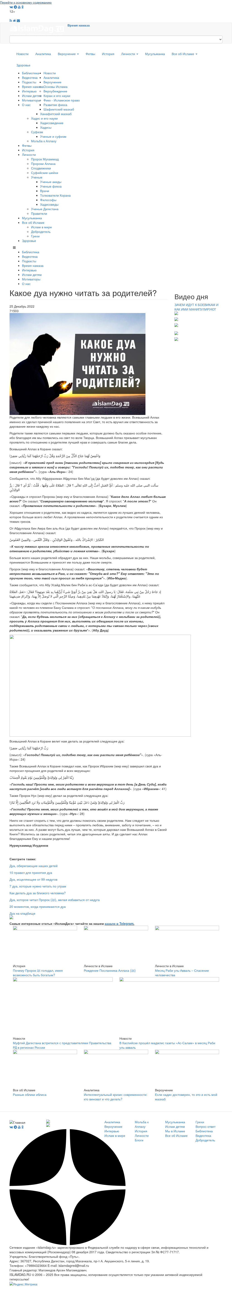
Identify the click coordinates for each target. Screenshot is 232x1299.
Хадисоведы (49, 204)
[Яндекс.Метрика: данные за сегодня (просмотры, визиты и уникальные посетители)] (23, 1284)
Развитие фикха (55, 104)
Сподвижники (41, 168)
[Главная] (39, 29)
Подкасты (29, 82)
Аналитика (43, 53)
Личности (128, 53)
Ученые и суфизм (53, 136)
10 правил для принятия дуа (31, 872)
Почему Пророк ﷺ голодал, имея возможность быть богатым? (38, 972)
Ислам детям (32, 95)
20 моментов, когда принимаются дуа (38, 906)
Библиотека (30, 73)
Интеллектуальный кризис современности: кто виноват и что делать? (115, 1096)
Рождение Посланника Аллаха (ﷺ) (110, 970)
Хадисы (45, 127)
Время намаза (79, 25)
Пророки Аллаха (43, 163)
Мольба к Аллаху (43, 141)
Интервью (29, 91)
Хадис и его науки (44, 118)
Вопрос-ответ (205, 1126)
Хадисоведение (51, 123)
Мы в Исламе (175, 1131)
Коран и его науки (57, 95)
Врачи (44, 190)
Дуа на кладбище (22, 913)
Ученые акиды (50, 181)
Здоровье (23, 65)
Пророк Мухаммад (45, 159)
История (108, 53)
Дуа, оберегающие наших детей (34, 865)
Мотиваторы (31, 100)
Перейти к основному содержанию (26, 2)
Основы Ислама (56, 86)
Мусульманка (155, 53)
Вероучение (67, 53)
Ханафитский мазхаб (56, 113)
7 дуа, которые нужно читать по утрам (38, 886)
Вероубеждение (55, 91)
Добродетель (41, 231)
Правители (39, 213)
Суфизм (37, 132)
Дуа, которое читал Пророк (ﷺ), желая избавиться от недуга (55, 899)
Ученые (36, 177)
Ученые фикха (51, 186)
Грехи (35, 236)
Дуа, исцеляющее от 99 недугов (33, 879)
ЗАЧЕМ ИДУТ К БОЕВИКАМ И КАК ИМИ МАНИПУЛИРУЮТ (196, 306)
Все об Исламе (183, 53)
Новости (22, 53)
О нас (26, 104)
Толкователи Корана (55, 195)
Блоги (139, 1140)
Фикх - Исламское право (62, 100)
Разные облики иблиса (29, 1094)
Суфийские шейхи (44, 172)
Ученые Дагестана (44, 209)
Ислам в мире (41, 227)
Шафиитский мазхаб (59, 109)
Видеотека (30, 77)
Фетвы (90, 53)
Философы (48, 200)
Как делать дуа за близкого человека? (38, 893)
